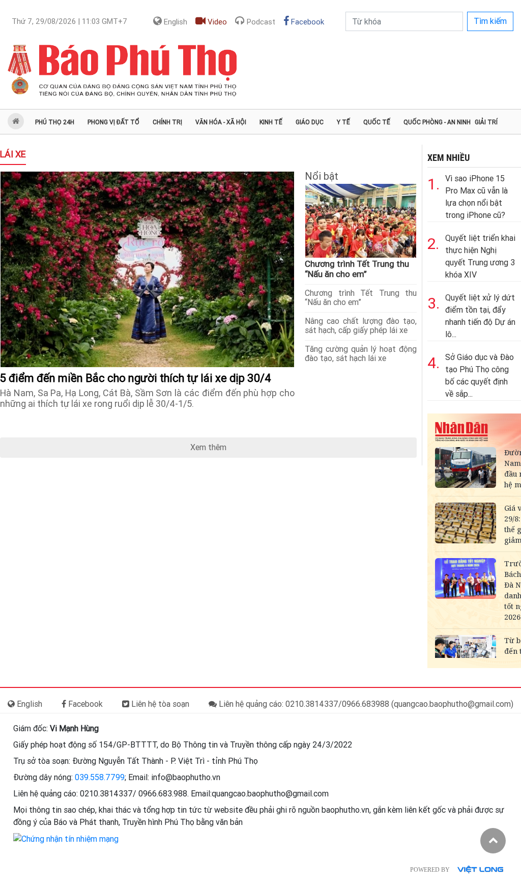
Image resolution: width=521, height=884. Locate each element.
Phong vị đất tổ (113, 122)
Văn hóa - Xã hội (220, 122)
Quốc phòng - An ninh (437, 122)
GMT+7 (69, 21)
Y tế (343, 122)
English (174, 21)
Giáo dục (310, 122)
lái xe (13, 154)
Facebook (306, 21)
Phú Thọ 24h (54, 122)
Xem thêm (208, 447)
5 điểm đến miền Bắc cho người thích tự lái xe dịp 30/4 (137, 378)
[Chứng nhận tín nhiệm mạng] (66, 838)
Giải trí (486, 122)
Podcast (260, 21)
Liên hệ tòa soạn (159, 704)
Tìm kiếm (490, 21)
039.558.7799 (100, 777)
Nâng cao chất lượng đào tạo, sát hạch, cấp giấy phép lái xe (361, 325)
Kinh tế (270, 122)
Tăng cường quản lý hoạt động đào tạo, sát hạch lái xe (361, 353)
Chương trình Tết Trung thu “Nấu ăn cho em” (357, 269)
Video (216, 21)
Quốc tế (376, 122)
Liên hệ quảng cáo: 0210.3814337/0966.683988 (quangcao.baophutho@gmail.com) (365, 704)
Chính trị (167, 122)
